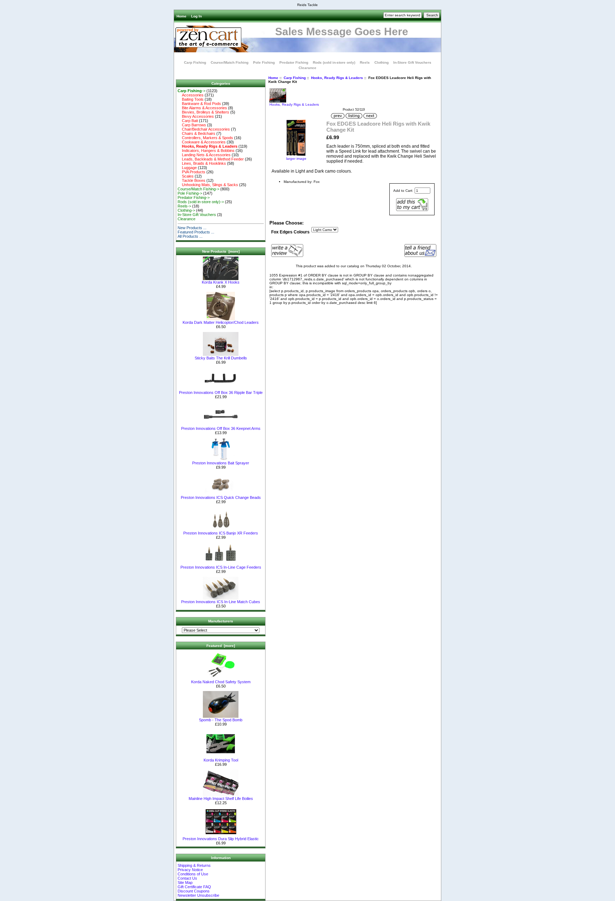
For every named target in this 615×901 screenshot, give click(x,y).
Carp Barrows (192, 125)
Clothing (381, 62)
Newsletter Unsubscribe (198, 895)
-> (191, 91)
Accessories (191, 95)
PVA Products (191, 172)
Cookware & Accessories (202, 142)
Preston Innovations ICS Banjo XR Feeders (220, 533)
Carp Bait (188, 120)
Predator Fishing (293, 62)
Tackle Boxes (191, 180)
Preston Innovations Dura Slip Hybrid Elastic (221, 839)
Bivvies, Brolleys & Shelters (203, 112)
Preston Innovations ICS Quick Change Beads (221, 497)
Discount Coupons (194, 891)
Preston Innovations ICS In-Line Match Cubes (220, 602)
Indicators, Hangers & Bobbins (206, 150)
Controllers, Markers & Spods (205, 138)
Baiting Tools (191, 99)
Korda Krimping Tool (221, 760)
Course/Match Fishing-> (198, 189)
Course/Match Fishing (229, 62)
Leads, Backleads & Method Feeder (211, 159)
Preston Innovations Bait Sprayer (220, 463)
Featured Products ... (196, 232)
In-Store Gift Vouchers (412, 62)
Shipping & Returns (194, 865)
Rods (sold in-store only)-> (201, 202)
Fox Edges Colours (290, 232)
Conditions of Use (193, 874)
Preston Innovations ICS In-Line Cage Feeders (220, 567)
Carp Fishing (295, 78)
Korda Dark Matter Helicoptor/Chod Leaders (221, 322)
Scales (186, 176)
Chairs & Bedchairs (196, 133)
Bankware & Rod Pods (199, 103)
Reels (365, 62)
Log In (196, 16)
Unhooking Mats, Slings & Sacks (208, 185)
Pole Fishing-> (190, 193)
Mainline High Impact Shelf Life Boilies (221, 798)
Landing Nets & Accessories (204, 155)
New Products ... (192, 228)
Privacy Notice (190, 870)
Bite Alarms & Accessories (202, 108)
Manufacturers (220, 621)
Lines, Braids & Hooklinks (202, 163)
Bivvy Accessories (196, 116)
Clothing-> (186, 210)
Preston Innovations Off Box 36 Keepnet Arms (221, 428)
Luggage (187, 167)
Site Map (185, 882)
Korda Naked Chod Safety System (221, 682)
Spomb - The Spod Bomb (220, 720)
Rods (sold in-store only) (334, 62)
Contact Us (187, 878)
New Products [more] (221, 251)
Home (181, 16)
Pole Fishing (264, 62)
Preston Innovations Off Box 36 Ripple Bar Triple (221, 392)
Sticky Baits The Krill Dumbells (221, 358)
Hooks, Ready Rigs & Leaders (337, 78)
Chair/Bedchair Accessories (204, 129)
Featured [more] (220, 646)
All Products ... (190, 236)
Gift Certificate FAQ (194, 887)
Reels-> (184, 206)
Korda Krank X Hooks (221, 282)
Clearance (307, 68)
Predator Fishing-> (194, 197)
